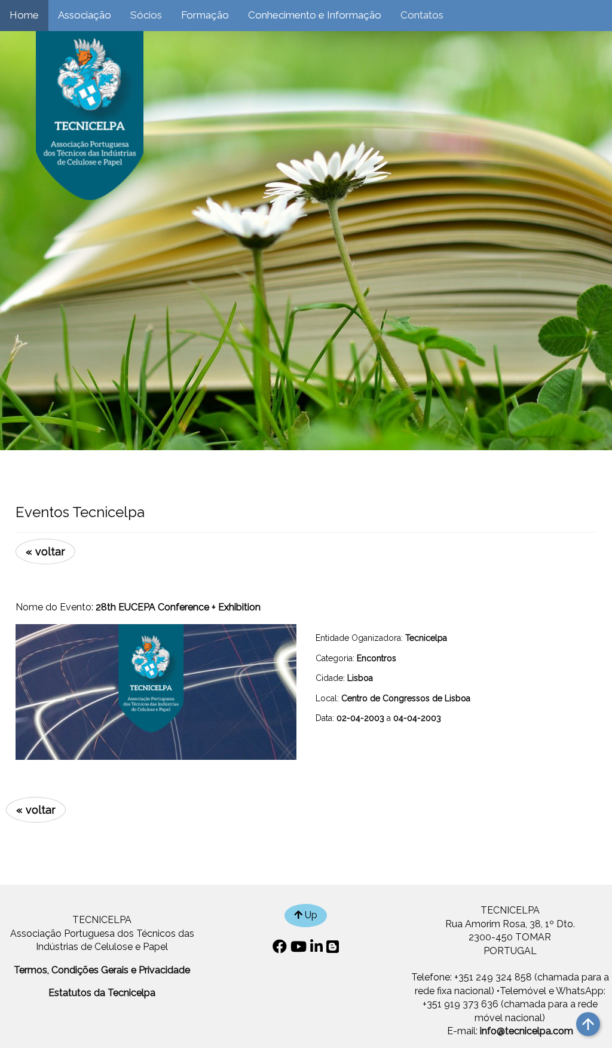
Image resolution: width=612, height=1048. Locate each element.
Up (309, 915)
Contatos (421, 15)
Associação (84, 15)
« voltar (45, 551)
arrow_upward (588, 1024)
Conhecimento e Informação (314, 15)
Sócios (146, 15)
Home (24, 15)
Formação (205, 15)
